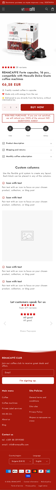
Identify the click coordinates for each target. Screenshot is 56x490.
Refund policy (46, 482)
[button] (47, 9)
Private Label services (12, 408)
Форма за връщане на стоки (40, 419)
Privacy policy (31, 486)
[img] (28, 305)
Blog (4, 424)
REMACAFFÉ (16, 481)
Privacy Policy (35, 411)
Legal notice (42, 486)
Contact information (31, 482)
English (39, 461)
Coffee (5, 397)
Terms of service (17, 486)
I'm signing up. (28, 380)
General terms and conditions (37, 399)
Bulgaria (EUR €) (18, 461)
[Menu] (3, 9)
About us (6, 419)
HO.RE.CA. (7, 414)
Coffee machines (10, 403)
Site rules (33, 406)
